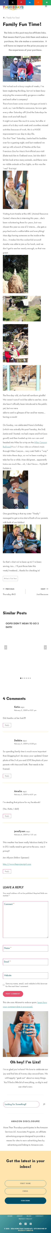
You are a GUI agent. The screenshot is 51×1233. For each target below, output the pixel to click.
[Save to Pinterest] (21, 2)
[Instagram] (25, 1224)
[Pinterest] (30, 1224)
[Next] (45, 647)
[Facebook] (20, 1224)
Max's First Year (10, 578)
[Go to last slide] (5, 647)
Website (8, 975)
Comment (9, 904)
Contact (39, 1216)
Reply (7, 725)
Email (7, 961)
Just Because (42, 592)
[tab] (20, 678)
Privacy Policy (25, 1219)
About (20, 1216)
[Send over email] (46, 2)
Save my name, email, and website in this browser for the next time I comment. (26, 984)
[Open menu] (46, 6)
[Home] (4, 17)
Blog (29, 1216)
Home (10, 1216)
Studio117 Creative (25, 1230)
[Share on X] (13, 2)
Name (8, 948)
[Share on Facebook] (4, 2)
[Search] (44, 1104)
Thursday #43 (9, 592)
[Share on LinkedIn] (30, 2)
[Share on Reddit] (38, 2)
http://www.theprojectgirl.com (17, 864)
